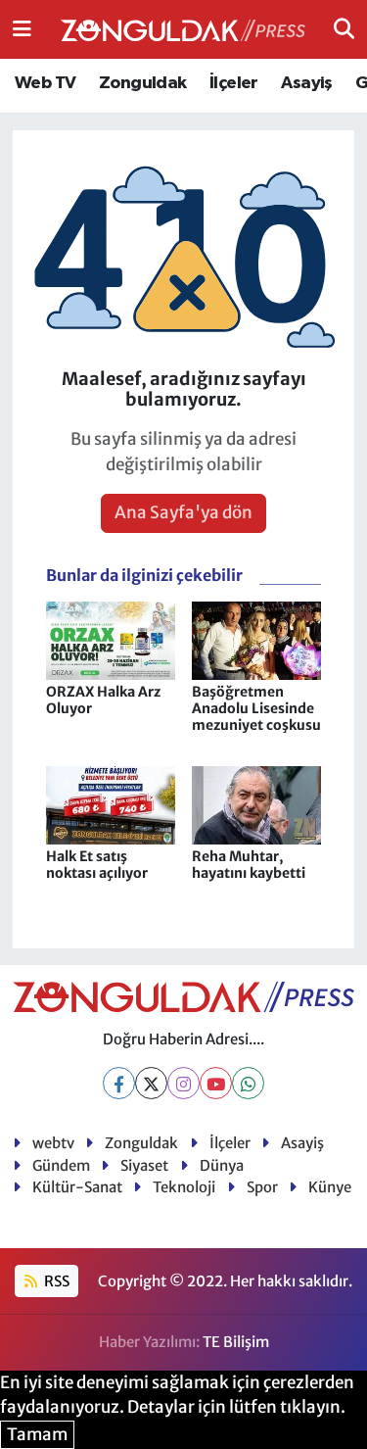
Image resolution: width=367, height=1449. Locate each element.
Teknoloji (184, 1187)
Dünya (222, 1165)
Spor (262, 1187)
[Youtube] (216, 1083)
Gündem (61, 1165)
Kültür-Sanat (77, 1187)
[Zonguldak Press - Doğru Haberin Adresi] (183, 30)
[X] (151, 1083)
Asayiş (306, 83)
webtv (53, 1143)
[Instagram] (183, 1083)
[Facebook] (119, 1083)
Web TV (45, 83)
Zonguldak (143, 83)
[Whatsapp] (248, 1083)
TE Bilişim (236, 1341)
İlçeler (233, 83)
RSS (55, 1281)
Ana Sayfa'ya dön (183, 512)
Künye (329, 1187)
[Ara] (344, 28)
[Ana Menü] (22, 28)
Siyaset (144, 1165)
